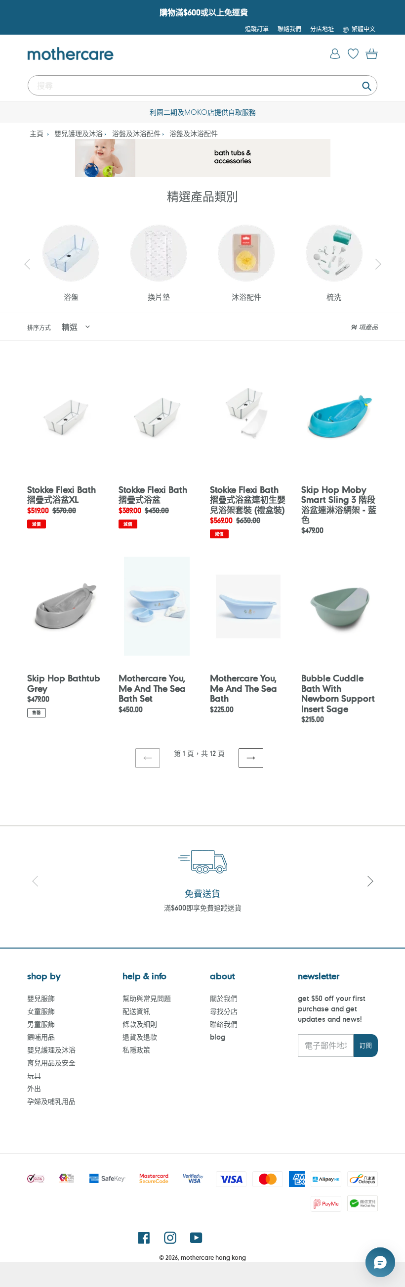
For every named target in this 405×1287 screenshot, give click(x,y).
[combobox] (202, 85)
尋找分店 (224, 1011)
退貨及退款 (139, 1037)
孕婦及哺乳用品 (51, 1101)
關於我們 (224, 998)
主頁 (36, 133)
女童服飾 (41, 1011)
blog (217, 1037)
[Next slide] (378, 264)
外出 (34, 1088)
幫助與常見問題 (146, 998)
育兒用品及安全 (51, 1062)
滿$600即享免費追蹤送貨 (203, 907)
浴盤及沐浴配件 (136, 133)
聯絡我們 (224, 1024)
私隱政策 (136, 1049)
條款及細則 (139, 1024)
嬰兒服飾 (41, 998)
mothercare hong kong (213, 1257)
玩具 (34, 1075)
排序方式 (39, 328)
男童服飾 (41, 1024)
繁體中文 (363, 28)
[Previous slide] (27, 264)
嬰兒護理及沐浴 (78, 133)
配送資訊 (136, 1011)
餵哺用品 (41, 1037)
